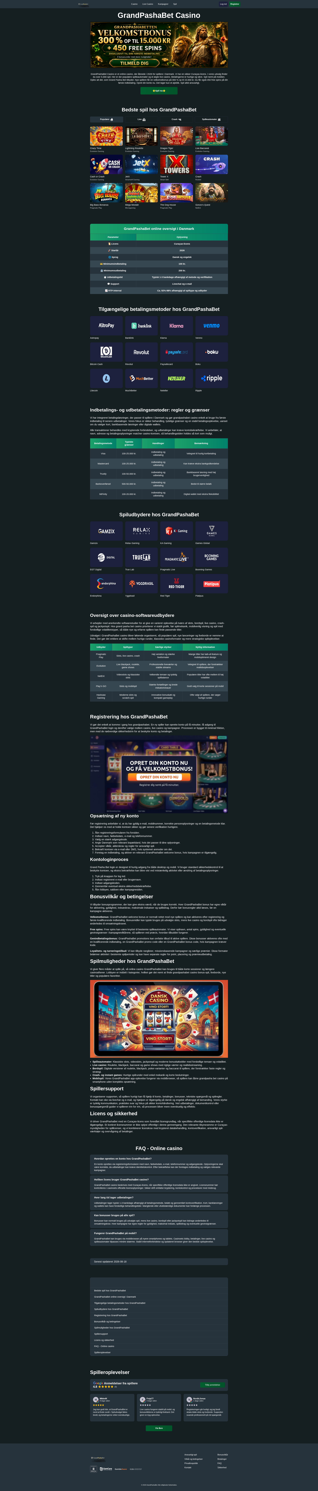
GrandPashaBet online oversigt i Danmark (115, 1297)
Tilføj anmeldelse (212, 1385)
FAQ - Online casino (104, 1346)
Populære (104, 119)
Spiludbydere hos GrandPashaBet (111, 1309)
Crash (174, 119)
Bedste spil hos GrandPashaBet (110, 1290)
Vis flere (159, 1428)
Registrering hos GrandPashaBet (110, 1315)
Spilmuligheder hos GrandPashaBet (112, 1327)
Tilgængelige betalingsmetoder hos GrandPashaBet (119, 1303)
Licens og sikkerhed (104, 1340)
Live (140, 119)
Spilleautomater (209, 119)
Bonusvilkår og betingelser (107, 1321)
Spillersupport (101, 1334)
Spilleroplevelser (102, 1352)
